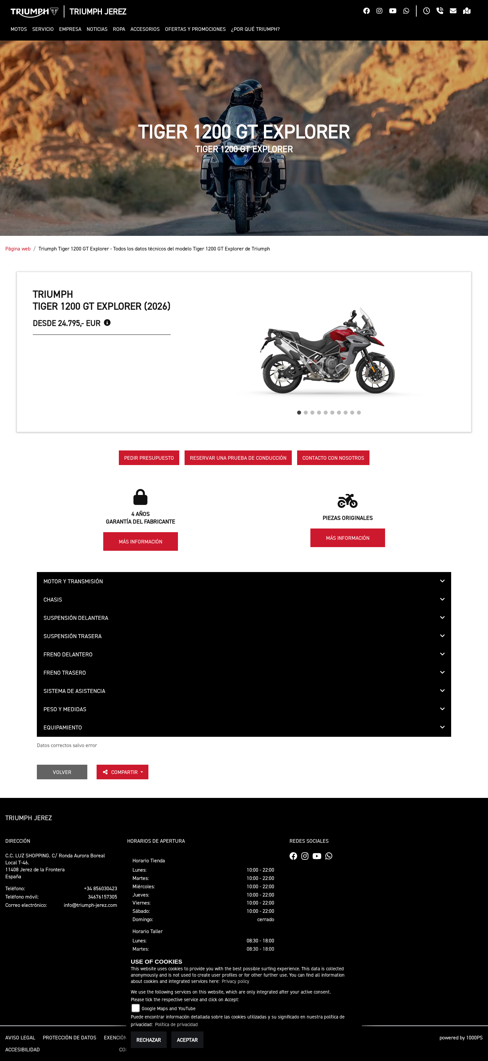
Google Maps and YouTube (169, 1008)
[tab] (244, 581)
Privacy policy (235, 981)
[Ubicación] (470, 12)
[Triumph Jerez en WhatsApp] (409, 12)
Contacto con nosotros (333, 457)
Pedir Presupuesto (149, 457)
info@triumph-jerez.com (90, 905)
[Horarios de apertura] (430, 12)
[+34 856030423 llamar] (443, 12)
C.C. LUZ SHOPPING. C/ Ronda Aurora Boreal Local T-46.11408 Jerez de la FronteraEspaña (55, 865)
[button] (20, 29)
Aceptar (187, 1039)
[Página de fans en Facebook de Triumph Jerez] (369, 12)
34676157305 (102, 896)
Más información (140, 541)
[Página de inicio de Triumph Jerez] (34, 13)
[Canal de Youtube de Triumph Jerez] (396, 12)
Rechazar (148, 1039)
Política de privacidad (176, 1024)
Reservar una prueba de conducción (238, 457)
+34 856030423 (100, 888)
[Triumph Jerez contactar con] (456, 12)
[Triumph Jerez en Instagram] (382, 12)
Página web (18, 248)
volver (62, 772)
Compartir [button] (125, 772)
